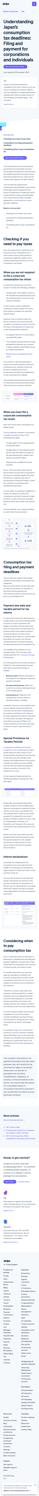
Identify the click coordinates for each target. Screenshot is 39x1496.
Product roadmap (27, 1417)
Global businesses (28, 1300)
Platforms (25, 1315)
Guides (6, 1417)
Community (7, 1426)
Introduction (8, 135)
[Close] (34, 1485)
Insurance (24, 1336)
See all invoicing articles (13, 1120)
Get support (8, 1464)
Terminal (6, 1360)
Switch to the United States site (16, 1490)
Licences (6, 1446)
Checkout (7, 1294)
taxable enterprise (20, 324)
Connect (6, 1300)
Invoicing (6, 1321)
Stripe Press (25, 1426)
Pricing (5, 1276)
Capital (6, 1291)
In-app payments (27, 1303)
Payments (7, 1339)
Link (4, 1327)
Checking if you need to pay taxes (16, 139)
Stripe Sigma (8, 1353)
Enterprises (25, 1273)
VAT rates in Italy (13, 1127)
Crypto (6, 1303)
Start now (9, 1182)
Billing (5, 1288)
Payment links (8, 1336)
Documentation (27, 1390)
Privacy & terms (9, 1435)
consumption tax (21, 200)
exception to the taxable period (16, 750)
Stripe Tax (17, 1030)
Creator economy (27, 1324)
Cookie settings (9, 1452)
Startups (24, 1276)
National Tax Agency (24, 713)
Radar (5, 1345)
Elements (7, 1309)
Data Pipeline (8, 1306)
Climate (6, 1297)
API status (25, 1396)
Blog (5, 1423)
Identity (6, 1318)
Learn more (8, 104)
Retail (23, 1356)
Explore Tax (8, 1210)
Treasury (6, 1363)
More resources (10, 11)
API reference (26, 1393)
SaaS (23, 1318)
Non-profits (25, 1344)
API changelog (26, 1399)
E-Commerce (26, 1288)
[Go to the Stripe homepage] (6, 1261)
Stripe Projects (26, 1405)
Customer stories (10, 1420)
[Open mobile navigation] (34, 4)
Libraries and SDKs (28, 1402)
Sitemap (6, 1449)
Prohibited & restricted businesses (8, 1441)
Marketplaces (26, 1306)
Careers (24, 1420)
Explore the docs (10, 1242)
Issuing (6, 1324)
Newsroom (25, 1423)
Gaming (24, 1327)
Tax (22, 11)
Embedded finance (28, 1291)
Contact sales (23, 1182)
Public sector (26, 1353)
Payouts (6, 1342)
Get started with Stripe (14, 66)
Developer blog (27, 1408)
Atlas (5, 1279)
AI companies (26, 1321)
